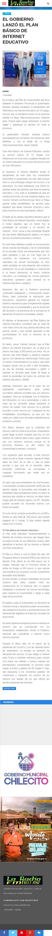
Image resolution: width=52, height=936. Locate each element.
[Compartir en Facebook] (4, 933)
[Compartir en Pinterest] (21, 933)
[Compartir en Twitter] (13, 933)
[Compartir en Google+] (30, 933)
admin (6, 91)
